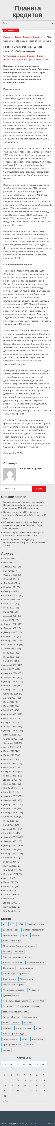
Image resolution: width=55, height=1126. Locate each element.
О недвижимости (35, 962)
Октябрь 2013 (10, 870)
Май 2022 (8, 562)
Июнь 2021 (8, 607)
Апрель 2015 (9, 829)
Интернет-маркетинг (33, 930)
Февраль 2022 (10, 575)
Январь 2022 (9, 579)
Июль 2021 (8, 603)
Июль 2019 (8, 702)
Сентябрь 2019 (10, 694)
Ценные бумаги (11, 995)
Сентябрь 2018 (10, 743)
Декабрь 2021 (10, 583)
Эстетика (7, 1006)
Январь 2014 (9, 862)
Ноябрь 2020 (9, 636)
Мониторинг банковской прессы (19, 59)
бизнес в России (11, 1017)
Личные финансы (12, 940)
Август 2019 (9, 698)
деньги (16, 1022)
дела (5, 1022)
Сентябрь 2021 (10, 595)
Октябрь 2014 (10, 853)
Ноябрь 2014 (9, 849)
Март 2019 (8, 718)
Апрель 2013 (9, 894)
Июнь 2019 (8, 706)
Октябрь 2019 (10, 689)
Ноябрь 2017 (9, 784)
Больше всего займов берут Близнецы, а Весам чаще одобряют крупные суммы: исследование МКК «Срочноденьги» (23, 505)
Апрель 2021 (9, 616)
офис (25, 1039)
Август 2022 (9, 558)
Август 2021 (9, 599)
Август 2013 (9, 878)
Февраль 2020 (10, 673)
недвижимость (10, 1039)
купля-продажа (23, 1028)
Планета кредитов (27, 11)
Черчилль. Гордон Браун (15, 1001)
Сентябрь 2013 (10, 874)
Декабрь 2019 (10, 681)
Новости (19, 951)
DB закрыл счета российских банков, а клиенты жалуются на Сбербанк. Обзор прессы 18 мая (23, 525)
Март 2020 (8, 669)
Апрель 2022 (9, 567)
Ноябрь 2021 (9, 587)
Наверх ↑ (50, 1123)
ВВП (20, 924)
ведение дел (30, 1017)
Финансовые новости (13, 990)
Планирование (26, 968)
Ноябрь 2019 (9, 685)
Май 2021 (8, 612)
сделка (6, 1050)
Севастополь (26, 979)
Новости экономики (12, 962)
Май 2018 (8, 759)
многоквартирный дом (14, 1033)
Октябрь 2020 (10, 640)
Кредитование (10, 935)
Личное (36, 935)
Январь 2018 (9, 775)
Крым (25, 935)
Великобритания (36, 924)
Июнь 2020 (8, 657)
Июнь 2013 (8, 886)
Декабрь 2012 (10, 903)
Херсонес (34, 990)
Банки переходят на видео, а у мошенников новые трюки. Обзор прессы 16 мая (24, 542)
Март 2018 (8, 767)
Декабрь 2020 (10, 632)
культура (7, 1028)
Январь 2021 (9, 628)
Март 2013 (8, 898)
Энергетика (38, 1001)
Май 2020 (8, 661)
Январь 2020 (9, 677)
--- (4, 924)
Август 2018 (9, 747)
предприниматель (12, 1044)
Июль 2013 (8, 882)
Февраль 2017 (10, 796)
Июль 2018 (8, 751)
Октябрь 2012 (10, 911)
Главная (7, 37)
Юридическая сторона (28, 1006)
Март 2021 (8, 620)
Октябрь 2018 (10, 739)
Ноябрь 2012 (9, 907)
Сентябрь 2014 (10, 857)
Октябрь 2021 (10, 591)
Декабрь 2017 (10, 780)
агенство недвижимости (15, 1012)
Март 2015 (8, 833)
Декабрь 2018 (10, 730)
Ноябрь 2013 (9, 866)
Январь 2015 (9, 841)
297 (12, 924)
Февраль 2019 (10, 722)
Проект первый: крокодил (16, 973)
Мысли (6, 951)
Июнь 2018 (8, 755)
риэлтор (30, 1044)
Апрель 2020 (9, 665)
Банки (18, 37)
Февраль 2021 (10, 624)
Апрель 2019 (9, 714)
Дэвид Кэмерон (10, 930)
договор (28, 1022)
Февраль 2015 (10, 837)
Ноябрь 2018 (9, 735)
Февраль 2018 (10, 771)
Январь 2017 (9, 800)
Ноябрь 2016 (9, 808)
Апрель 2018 (9, 763)
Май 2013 (8, 890)
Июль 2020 (8, 653)
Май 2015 (8, 825)
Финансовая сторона (13, 984)
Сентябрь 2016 (10, 816)
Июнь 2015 (8, 821)
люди (39, 1028)
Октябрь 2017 (10, 788)
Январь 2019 (9, 726)
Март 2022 (8, 571)
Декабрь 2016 (10, 804)
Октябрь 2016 (10, 812)
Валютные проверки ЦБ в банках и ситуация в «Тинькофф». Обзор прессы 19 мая (24, 515)
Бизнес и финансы (32, 37)
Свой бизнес (9, 979)
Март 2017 (8, 792)
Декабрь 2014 (10, 845)
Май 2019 (8, 710)
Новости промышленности (16, 957)
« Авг (5, 1101)
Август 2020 (9, 648)
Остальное (8, 968)
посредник (37, 1039)
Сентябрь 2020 (10, 644)
